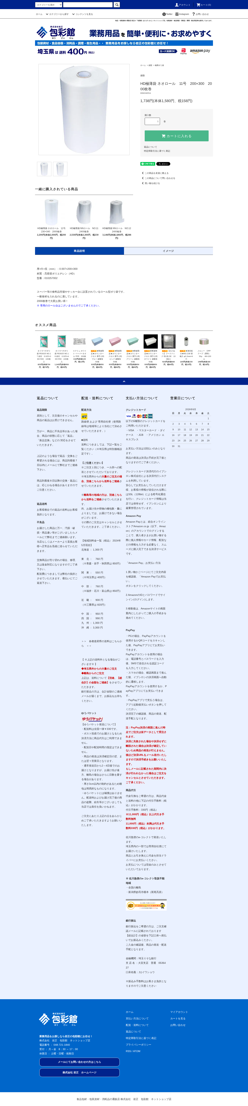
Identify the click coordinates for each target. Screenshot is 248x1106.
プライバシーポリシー (138, 1044)
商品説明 (79, 250)
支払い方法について (137, 1018)
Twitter (169, 14)
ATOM (136, 1051)
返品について (150, 147)
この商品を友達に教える (157, 173)
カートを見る (178, 1018)
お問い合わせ (202, 14)
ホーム (39, 14)
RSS (128, 1051)
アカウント (185, 5)
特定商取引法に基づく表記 (157, 151)
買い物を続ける (152, 183)
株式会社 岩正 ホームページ (79, 1072)
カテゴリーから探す (59, 14)
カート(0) (206, 5)
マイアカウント (179, 1011)
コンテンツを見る (84, 14)
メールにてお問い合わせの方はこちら (79, 1061)
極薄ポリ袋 (159, 65)
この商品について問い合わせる (160, 178)
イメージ (168, 250)
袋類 (150, 65)
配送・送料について (137, 1025)
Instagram (184, 14)
